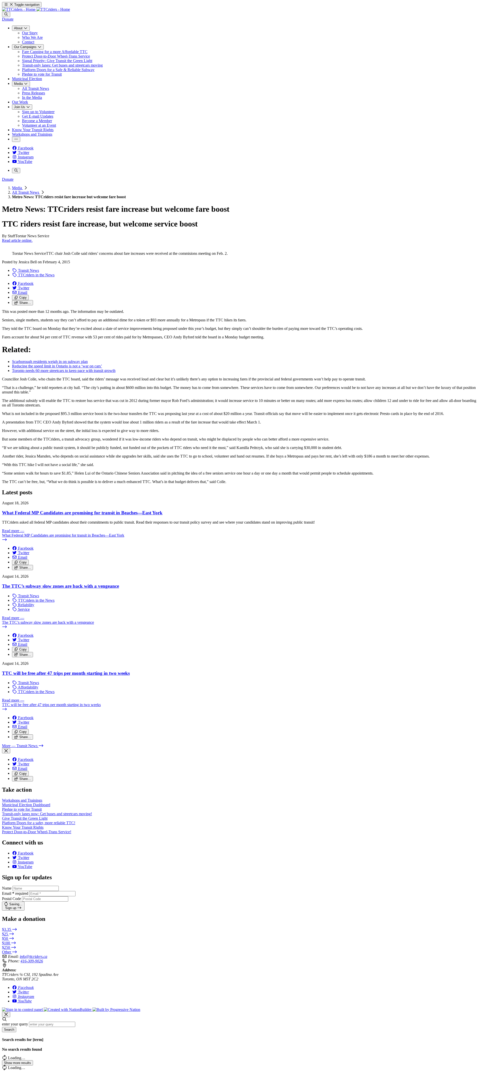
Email (15, 893)
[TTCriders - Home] (36, 9)
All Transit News (26, 192)
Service (23, 609)
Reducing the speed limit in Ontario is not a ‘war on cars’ (57, 366)
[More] (16, 139)
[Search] (6, 14)
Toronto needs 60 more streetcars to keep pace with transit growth (64, 370)
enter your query (15, 1024)
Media (17, 188)
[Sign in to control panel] (23, 1009)
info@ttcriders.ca (33, 956)
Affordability (27, 687)
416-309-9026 (31, 961)
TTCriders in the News (35, 275)
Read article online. (17, 240)
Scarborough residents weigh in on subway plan (50, 361)
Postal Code (11, 899)
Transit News (28, 270)
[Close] (6, 750)
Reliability (25, 605)
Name (7, 888)
